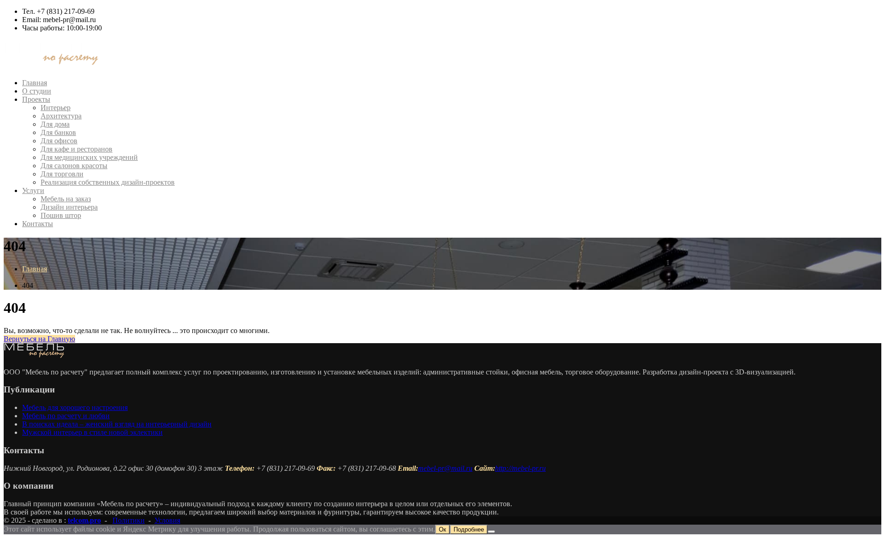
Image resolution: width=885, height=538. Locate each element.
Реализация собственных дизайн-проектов (108, 182)
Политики (128, 520)
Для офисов (59, 141)
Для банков (58, 132)
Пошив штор (61, 215)
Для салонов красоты (74, 166)
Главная (34, 83)
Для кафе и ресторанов (76, 149)
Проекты (36, 99)
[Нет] (491, 531)
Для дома (55, 124)
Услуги (33, 190)
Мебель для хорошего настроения (75, 407)
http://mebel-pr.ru (520, 468)
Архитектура (61, 116)
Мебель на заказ (66, 199)
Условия (167, 520)
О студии (36, 91)
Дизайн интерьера (69, 207)
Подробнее (469, 529)
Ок (442, 529)
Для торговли (62, 174)
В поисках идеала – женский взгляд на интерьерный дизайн (117, 424)
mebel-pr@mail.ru (445, 468)
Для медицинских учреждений (89, 157)
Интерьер (56, 107)
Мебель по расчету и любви (66, 416)
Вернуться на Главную (39, 339)
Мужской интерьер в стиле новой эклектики (92, 432)
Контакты (37, 224)
